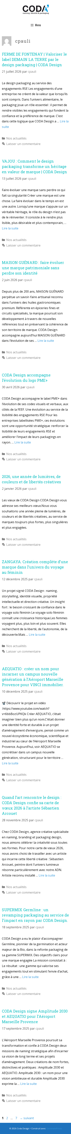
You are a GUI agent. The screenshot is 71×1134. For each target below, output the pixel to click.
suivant (27, 1118)
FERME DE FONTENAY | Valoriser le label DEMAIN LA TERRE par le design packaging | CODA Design (34, 59)
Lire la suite (10, 228)
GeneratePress (54, 1128)
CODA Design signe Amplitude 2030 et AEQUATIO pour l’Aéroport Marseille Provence (35, 1016)
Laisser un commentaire (23, 144)
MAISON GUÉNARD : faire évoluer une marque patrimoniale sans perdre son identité (33, 268)
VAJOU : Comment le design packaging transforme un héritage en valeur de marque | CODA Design (34, 166)
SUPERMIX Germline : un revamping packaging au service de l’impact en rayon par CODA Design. (35, 915)
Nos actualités (16, 138)
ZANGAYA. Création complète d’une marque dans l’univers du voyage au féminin (35, 567)
